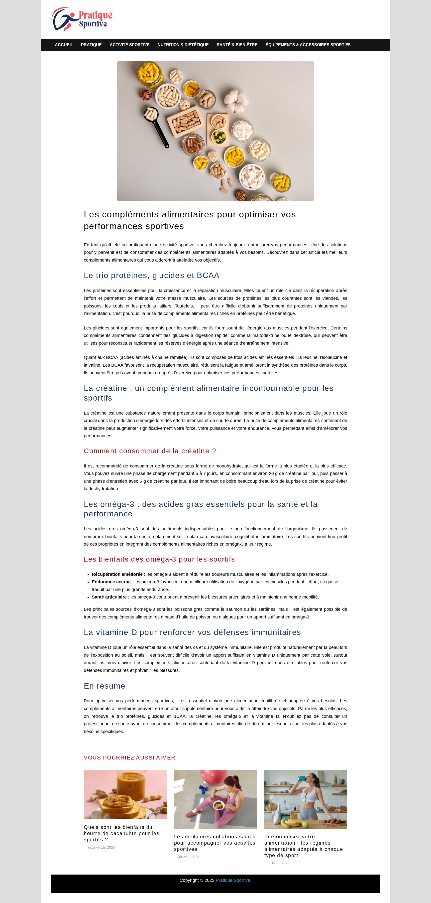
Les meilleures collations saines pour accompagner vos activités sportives (215, 843)
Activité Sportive (130, 45)
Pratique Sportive (233, 880)
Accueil (64, 45)
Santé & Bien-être (237, 45)
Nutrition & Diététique (183, 45)
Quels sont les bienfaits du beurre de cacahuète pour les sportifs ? (121, 833)
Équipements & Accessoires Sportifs (308, 45)
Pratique (91, 45)
